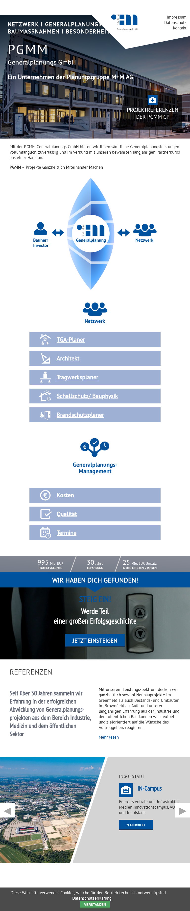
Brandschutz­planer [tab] (80, 415)
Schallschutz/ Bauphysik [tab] (87, 396)
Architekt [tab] (68, 358)
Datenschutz (175, 22)
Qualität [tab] (67, 514)
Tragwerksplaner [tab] (77, 377)
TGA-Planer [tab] (71, 339)
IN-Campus (150, 788)
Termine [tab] (66, 533)
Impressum (177, 17)
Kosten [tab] (65, 495)
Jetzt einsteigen (95, 640)
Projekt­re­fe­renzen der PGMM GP (152, 113)
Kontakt (180, 28)
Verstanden (95, 905)
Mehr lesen (109, 737)
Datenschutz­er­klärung (92, 898)
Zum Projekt (135, 825)
